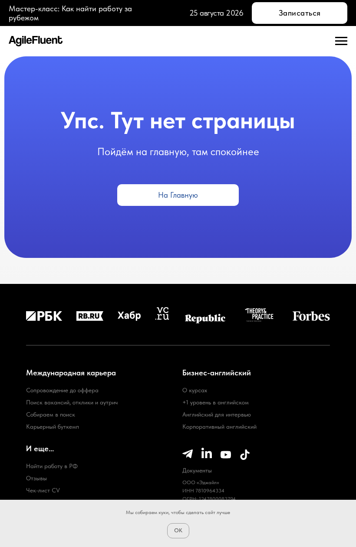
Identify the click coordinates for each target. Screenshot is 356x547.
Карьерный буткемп (52, 426)
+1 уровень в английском (215, 402)
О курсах (194, 390)
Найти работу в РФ (52, 465)
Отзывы (36, 478)
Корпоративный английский (219, 426)
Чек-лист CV (43, 490)
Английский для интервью (216, 414)
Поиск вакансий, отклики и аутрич (72, 402)
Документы (197, 470)
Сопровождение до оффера (62, 390)
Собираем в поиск (50, 414)
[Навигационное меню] (341, 41)
